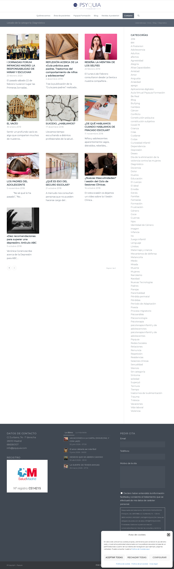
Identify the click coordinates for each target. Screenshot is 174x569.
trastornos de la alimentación (146, 393)
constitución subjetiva (143, 121)
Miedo (134, 261)
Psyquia (135, 339)
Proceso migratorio (141, 311)
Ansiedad (136, 82)
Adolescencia (138, 49)
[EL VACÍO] (23, 108)
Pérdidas (135, 300)
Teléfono (125, 451)
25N (133, 39)
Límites (135, 246)
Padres (134, 286)
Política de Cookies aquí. (140, 549)
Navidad (135, 278)
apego (134, 85)
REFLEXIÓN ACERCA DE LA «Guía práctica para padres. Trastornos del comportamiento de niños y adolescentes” (62, 69)
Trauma (135, 396)
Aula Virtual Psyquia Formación (148, 92)
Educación (136, 178)
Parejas (135, 289)
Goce (133, 214)
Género (135, 211)
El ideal (135, 185)
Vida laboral (137, 407)
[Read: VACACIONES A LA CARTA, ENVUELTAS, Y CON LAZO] (65, 439)
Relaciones (136, 346)
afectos (135, 57)
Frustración (137, 207)
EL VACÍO (12, 123)
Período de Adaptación (143, 303)
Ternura (135, 386)
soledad (135, 379)
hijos (133, 221)
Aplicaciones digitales (142, 89)
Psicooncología (139, 318)
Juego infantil (138, 239)
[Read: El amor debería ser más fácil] (65, 450)
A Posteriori (137, 46)
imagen (135, 228)
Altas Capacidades (140, 67)
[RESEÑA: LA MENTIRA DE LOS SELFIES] (101, 47)
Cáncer (135, 110)
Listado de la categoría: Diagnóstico (26, 23)
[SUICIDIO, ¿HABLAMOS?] (62, 108)
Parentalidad (138, 293)
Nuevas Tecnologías (142, 282)
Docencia (136, 168)
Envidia (135, 189)
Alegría (135, 64)
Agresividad (137, 60)
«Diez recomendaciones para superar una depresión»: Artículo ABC (21, 239)
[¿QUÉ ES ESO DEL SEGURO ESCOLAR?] (62, 166)
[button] (168, 534)
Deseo (134, 153)
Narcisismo (136, 275)
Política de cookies (123, 564)
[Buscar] (137, 15)
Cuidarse (135, 135)
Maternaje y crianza (141, 250)
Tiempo (135, 389)
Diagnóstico (137, 164)
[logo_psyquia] (87, 6)
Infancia (135, 232)
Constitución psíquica (142, 117)
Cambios (135, 107)
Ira (132, 236)
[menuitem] (43, 15)
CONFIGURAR (160, 557)
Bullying (135, 103)
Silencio (135, 368)
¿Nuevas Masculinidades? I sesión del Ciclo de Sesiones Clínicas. (100, 181)
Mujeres (135, 271)
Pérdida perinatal (140, 296)
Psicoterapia (137, 321)
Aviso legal (153, 564)
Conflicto (135, 114)
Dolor (134, 171)
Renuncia (136, 350)
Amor (134, 75)
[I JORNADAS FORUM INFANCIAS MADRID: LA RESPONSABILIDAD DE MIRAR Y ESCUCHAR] (23, 47)
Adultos (135, 53)
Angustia (135, 78)
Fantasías (136, 200)
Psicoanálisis (137, 314)
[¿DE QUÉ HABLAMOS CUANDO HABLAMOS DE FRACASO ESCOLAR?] (101, 108)
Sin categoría (138, 371)
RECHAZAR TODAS (137, 557)
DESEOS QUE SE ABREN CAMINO (86, 457)
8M (132, 42)
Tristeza (135, 400)
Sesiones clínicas (139, 361)
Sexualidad (137, 364)
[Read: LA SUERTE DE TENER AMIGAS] (65, 466)
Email (124, 438)
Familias (135, 196)
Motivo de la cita (128, 463)
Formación (136, 203)
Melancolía (137, 257)
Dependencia (138, 146)
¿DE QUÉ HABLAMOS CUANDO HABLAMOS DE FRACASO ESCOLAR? (100, 127)
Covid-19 (135, 125)
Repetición (136, 354)
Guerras (135, 218)
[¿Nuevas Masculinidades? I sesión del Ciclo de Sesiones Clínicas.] (101, 164)
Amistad (135, 71)
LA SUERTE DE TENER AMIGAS (85, 465)
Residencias (137, 357)
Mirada (134, 264)
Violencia (135, 411)
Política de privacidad (139, 564)
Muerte (135, 268)
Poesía (134, 307)
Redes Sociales (139, 343)
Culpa (134, 139)
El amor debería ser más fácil (83, 449)
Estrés (134, 193)
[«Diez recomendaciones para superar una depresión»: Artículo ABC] (23, 221)
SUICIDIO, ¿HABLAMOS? (60, 123)
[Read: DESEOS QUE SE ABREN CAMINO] (65, 458)
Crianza (135, 128)
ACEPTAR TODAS (114, 557)
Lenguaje (136, 243)
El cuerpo (136, 182)
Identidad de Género (142, 225)
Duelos (135, 175)
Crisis (133, 132)
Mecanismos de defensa (144, 253)
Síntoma (135, 375)
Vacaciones (137, 404)
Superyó (135, 382)
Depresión (136, 150)
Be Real (135, 96)
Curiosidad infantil (140, 143)
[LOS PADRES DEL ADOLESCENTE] (23, 166)
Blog (133, 100)
